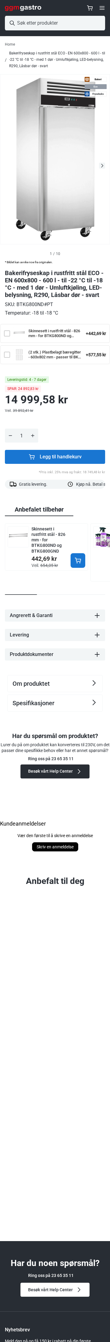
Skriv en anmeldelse (55, 846)
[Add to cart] (78, 560)
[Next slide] (102, 166)
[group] (39, 509)
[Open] (102, 8)
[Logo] (23, 8)
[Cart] (90, 8)
